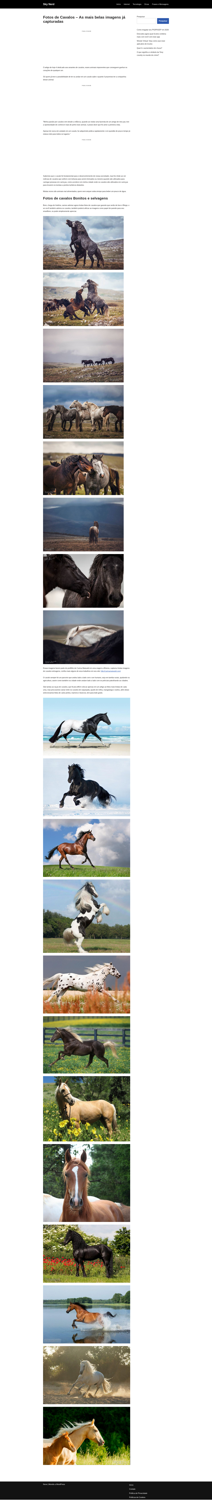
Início (118, 4)
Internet (127, 4)
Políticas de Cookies (137, 1497)
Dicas (146, 4)
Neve (45, 1484)
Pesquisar (141, 17)
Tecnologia (137, 4)
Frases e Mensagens (160, 4)
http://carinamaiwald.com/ (111, 671)
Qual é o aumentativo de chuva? (149, 48)
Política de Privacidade (138, 1493)
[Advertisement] (86, 48)
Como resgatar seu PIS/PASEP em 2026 (153, 30)
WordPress (60, 1484)
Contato (132, 1489)
